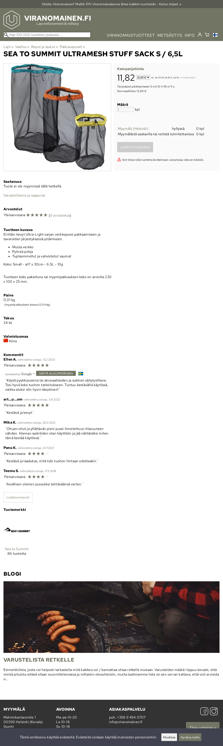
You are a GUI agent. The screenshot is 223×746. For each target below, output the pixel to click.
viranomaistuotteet (131, 35)
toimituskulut (189, 77)
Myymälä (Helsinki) (133, 128)
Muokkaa (169, 737)
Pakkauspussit (72, 46)
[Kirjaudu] (200, 35)
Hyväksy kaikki (190, 737)
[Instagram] (214, 711)
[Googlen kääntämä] (18, 373)
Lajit (8, 46)
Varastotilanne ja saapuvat (24, 195)
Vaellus (22, 46)
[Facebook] (204, 711)
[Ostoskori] (207, 35)
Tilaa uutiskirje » (202, 727)
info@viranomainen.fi (126, 722)
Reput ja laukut (44, 46)
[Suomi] (216, 35)
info (190, 35)
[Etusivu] (47, 28)
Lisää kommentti (18, 497)
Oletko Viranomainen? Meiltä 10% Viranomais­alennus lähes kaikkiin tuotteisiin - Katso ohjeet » (111, 4)
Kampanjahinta (130, 69)
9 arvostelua (60, 215)
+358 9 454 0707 (131, 717)
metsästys (169, 35)
